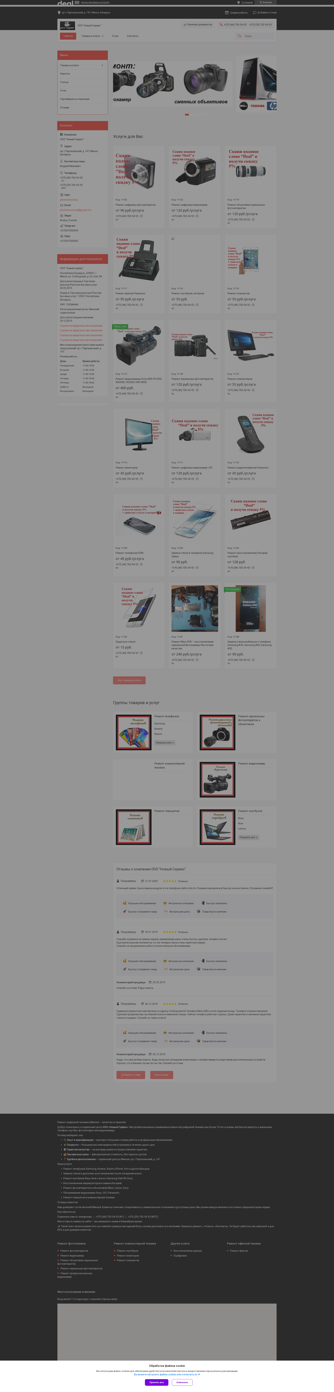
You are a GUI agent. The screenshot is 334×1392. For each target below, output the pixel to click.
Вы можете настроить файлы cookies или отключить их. (166, 1374)
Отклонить (182, 1382)
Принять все (156, 1382)
